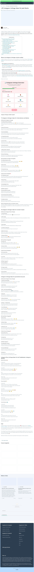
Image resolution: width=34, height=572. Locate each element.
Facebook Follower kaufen (6, 537)
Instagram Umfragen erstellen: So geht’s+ (8, 39)
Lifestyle (8, 95)
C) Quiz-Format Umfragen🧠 (6, 43)
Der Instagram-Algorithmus (6, 64)
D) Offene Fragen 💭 (5, 44)
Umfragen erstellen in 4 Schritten (7, 40)
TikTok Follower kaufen (22, 527)
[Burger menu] (32, 3)
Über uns (20, 537)
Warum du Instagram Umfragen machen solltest (8, 38)
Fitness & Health (8, 100)
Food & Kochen (8, 105)
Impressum (20, 539)
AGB (19, 543)
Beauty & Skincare (20, 95)
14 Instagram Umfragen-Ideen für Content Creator (9, 45)
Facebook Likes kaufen (5, 535)
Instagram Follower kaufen (6, 527)
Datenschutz (21, 541)
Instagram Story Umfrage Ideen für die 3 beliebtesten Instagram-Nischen (12, 53)
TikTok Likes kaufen (22, 529)
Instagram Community (21, 70)
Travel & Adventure (20, 100)
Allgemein (20, 105)
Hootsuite (8, 66)
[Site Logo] (4, 3)
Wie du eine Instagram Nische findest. (14, 34)
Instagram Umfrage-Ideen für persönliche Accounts (9, 49)
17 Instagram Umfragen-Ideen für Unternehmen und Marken (10, 41)
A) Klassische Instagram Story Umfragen (8, 46)
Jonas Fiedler (5, 27)
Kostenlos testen (21, 535)
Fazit (2, 54)
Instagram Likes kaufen (5, 529)
